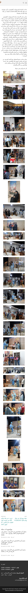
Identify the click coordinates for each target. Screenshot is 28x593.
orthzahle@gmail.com (21, 580)
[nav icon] (26, 2)
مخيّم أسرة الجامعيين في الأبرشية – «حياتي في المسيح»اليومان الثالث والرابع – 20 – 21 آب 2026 (13, 533)
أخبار (13, 537)
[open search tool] (23, 2)
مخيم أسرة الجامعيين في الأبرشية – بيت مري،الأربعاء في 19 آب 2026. (13, 550)
